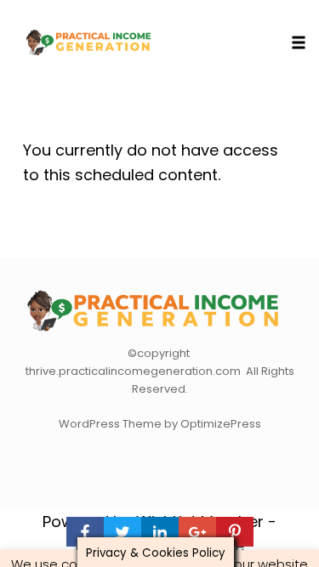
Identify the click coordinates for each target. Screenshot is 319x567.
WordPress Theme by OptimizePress (160, 424)
